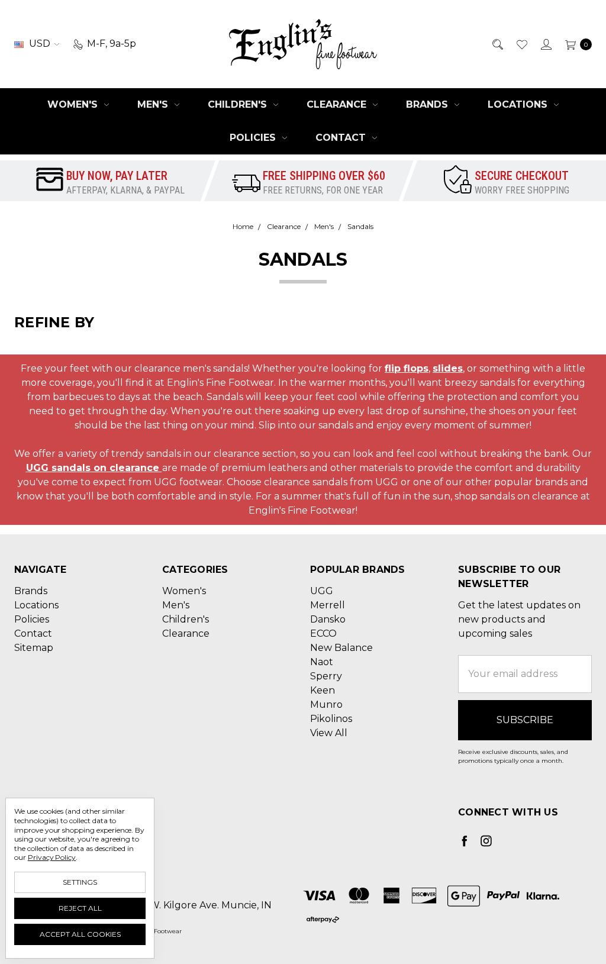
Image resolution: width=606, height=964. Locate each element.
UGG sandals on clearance (94, 467)
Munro (326, 704)
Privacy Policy (52, 857)
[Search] (497, 43)
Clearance (338, 104)
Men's (154, 104)
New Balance (341, 647)
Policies (254, 137)
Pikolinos (331, 718)
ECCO (323, 633)
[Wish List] (521, 43)
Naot (321, 662)
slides (448, 368)
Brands (428, 104)
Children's (239, 104)
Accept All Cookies (80, 934)
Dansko (328, 619)
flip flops (406, 368)
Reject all (80, 908)
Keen (322, 690)
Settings (80, 882)
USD (40, 43)
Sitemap (33, 647)
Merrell (327, 605)
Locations (519, 104)
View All (328, 733)
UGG (321, 591)
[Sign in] (545, 43)
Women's (74, 104)
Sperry (326, 676)
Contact (342, 137)
